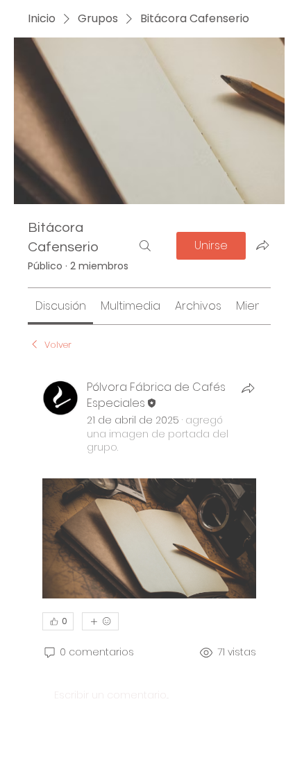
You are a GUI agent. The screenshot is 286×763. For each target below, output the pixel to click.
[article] (149, 550)
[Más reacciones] (100, 621)
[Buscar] (145, 246)
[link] (60, 306)
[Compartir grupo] (262, 245)
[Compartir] (247, 388)
